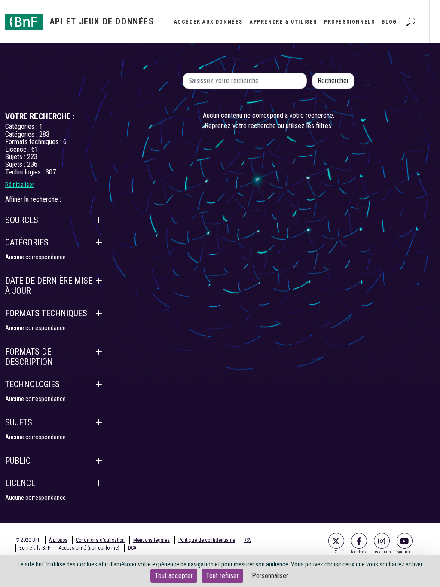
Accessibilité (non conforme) (89, 548)
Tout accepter (174, 576)
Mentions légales (151, 540)
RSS (247, 540)
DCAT (133, 548)
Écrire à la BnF (34, 548)
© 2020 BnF (27, 540)
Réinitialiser (19, 185)
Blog (389, 22)
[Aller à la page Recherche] (410, 21)
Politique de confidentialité (206, 540)
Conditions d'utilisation (100, 540)
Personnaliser (270, 576)
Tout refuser (222, 576)
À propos (58, 540)
